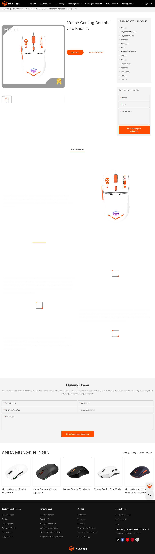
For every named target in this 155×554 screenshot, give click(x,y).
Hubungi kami (7, 537)
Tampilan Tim (45, 519)
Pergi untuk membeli (96, 52)
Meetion (5, 9)
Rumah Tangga (8, 515)
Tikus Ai (37, 9)
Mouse (28, 9)
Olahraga (126, 452)
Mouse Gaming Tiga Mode (76, 489)
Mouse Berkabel (84, 537)
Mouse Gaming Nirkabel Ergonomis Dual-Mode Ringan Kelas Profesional (137, 491)
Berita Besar (7, 532)
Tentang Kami (7, 523)
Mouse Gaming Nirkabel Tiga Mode (14, 491)
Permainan (82, 515)
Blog (117, 523)
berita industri (121, 519)
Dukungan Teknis (9, 528)
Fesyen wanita (138, 452)
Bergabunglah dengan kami (51, 536)
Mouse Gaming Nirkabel (87, 532)
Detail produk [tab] (77, 149)
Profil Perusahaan (47, 515)
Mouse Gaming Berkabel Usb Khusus (60, 9)
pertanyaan (75, 52)
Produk (149, 452)
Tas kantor (17, 9)
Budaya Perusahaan (48, 523)
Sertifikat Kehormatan (49, 528)
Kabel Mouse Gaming (86, 528)
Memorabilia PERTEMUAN (50, 532)
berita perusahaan (123, 515)
